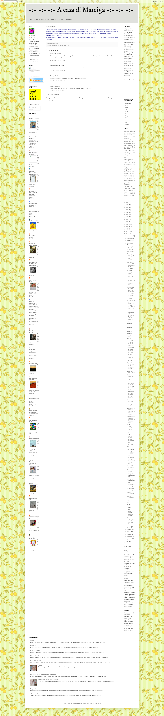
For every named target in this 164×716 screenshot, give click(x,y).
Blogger (98, 703)
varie (130, 195)
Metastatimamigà (128, 159)
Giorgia (127, 111)
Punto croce (131, 169)
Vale (126, 107)
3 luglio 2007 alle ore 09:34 (57, 70)
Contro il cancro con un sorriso (34, 119)
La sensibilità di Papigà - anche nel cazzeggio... (131, 289)
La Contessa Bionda (33, 153)
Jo (126, 109)
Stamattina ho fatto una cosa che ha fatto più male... (131, 411)
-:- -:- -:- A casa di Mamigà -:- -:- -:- (81, 10)
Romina (127, 113)
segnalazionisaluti (131, 182)
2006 (127, 542)
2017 (127, 209)
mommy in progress (32, 537)
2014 (127, 217)
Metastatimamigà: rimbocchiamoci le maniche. (43, 674)
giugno (129, 527)
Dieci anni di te (34, 655)
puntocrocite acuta (129, 171)
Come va (38, 268)
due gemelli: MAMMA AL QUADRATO (33, 264)
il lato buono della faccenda (129, 147)
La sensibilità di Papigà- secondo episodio (130, 343)
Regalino (129, 331)
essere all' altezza (34, 413)
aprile (129, 531)
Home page (82, 98)
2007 (127, 233)
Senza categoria (64, 45)
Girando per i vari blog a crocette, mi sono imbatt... (131, 256)
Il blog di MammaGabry (33, 244)
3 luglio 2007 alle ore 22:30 (57, 90)
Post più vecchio (113, 98)
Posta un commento (53, 94)
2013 (127, 219)
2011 (127, 224)
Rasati (40, 665)
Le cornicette (34, 694)
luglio (128, 249)
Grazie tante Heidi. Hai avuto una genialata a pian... (130, 378)
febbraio (129, 536)
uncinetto (126, 195)
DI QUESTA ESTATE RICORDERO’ (33, 403)
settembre (130, 243)
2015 (127, 214)
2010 (127, 226)
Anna (126, 120)
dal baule (132, 141)
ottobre (129, 240)
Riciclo (125, 175)
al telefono (129, 134)
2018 (127, 207)
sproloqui (127, 188)
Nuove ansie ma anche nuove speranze (33, 323)
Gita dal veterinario (130, 493)
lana (134, 152)
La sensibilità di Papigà (130, 485)
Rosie (126, 105)
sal (124, 178)
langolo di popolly (129, 154)
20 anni (31, 197)
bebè (134, 134)
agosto (129, 247)
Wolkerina (128, 103)
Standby (32, 640)
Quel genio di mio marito (33, 411)
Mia (126, 122)
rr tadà (133, 176)
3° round (38, 366)
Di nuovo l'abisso (35, 650)
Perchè (129, 505)
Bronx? (129, 336)
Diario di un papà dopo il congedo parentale (33, 193)
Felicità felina (32, 205)
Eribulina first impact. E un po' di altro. (48, 679)
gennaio (129, 539)
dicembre (130, 236)
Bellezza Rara (33, 483)
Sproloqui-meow (129, 324)
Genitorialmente (34, 438)
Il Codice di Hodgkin (32, 137)
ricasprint (132, 173)
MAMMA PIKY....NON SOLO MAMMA (33, 172)
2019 (127, 205)
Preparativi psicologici (130, 466)
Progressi (33, 689)
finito (125, 145)
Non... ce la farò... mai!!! (131, 371)
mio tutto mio (56, 45)
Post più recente (50, 98)
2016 (127, 212)
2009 (127, 229)
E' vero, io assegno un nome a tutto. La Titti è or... (131, 273)
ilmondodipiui (54, 65)
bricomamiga (127, 138)
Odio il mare (130, 444)
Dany (126, 116)
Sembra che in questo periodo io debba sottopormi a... (131, 428)
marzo (129, 534)
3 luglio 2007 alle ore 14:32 (57, 80)
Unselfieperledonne (35, 660)
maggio (129, 529)
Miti (128, 500)
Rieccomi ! (38, 224)
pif (134, 161)
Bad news (33, 645)
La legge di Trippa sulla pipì (131, 475)
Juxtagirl (86, 703)
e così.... (31, 214)
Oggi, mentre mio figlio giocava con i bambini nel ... (131, 452)
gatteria (130, 145)
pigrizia (31, 237)
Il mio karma (33, 203)
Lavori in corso (128, 155)
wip (133, 195)
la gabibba (32, 235)
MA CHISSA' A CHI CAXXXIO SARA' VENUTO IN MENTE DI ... (131, 305)
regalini (126, 173)
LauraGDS (53, 53)
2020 (127, 202)
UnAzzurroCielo (34, 221)
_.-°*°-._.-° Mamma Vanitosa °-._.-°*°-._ (33, 463)
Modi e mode (130, 251)
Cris (126, 118)
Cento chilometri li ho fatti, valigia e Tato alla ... (130, 512)
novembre (130, 238)
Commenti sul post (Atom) (59, 101)
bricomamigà (127, 140)
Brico (133, 136)
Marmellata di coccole (33, 378)
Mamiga (52, 76)
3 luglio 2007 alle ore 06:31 (57, 60)
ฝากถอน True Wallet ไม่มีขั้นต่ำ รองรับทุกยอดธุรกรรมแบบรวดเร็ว (33, 143)
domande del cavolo (129, 143)
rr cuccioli (131, 175)
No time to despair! (32, 350)
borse (125, 136)
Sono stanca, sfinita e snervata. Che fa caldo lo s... (131, 394)
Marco (127, 124)
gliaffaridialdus (33, 363)
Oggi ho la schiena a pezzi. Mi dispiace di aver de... (130, 357)
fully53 (52, 86)
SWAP (133, 188)
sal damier (129, 178)
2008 (127, 231)
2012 (127, 222)
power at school (129, 162)
